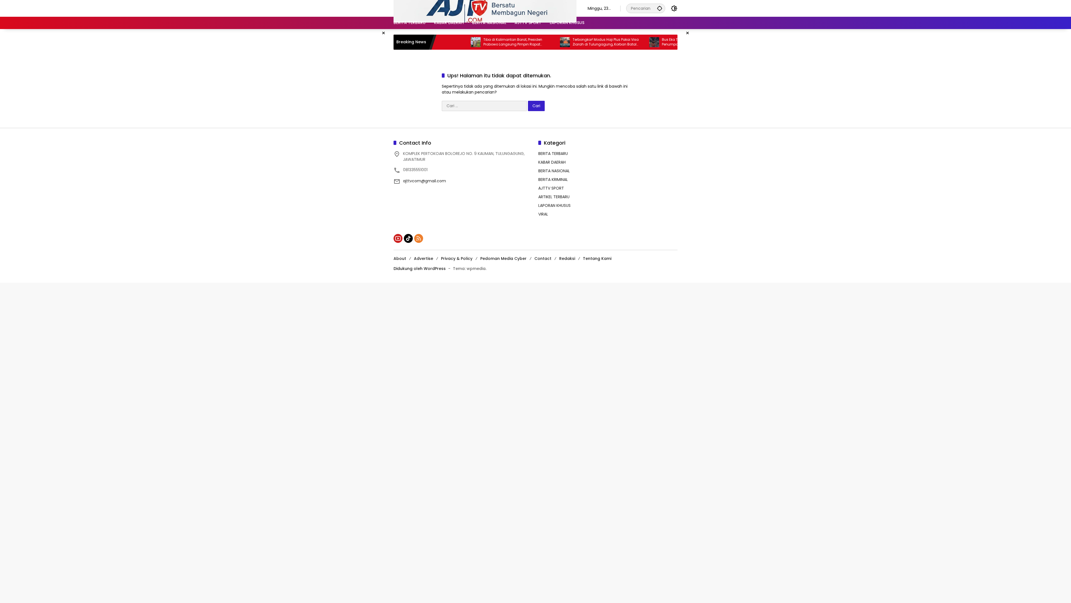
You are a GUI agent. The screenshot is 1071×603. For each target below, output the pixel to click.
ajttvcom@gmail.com (424, 181)
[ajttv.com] (485, 8)
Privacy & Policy (456, 258)
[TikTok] (408, 238)
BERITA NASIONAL (554, 171)
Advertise (423, 258)
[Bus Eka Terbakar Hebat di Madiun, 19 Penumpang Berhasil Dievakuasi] (631, 42)
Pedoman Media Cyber (503, 258)
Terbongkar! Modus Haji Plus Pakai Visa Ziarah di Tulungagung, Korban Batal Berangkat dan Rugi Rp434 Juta (582, 42)
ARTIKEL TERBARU (554, 197)
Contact (542, 258)
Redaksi (567, 258)
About (400, 258)
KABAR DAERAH (552, 162)
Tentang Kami (597, 258)
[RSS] (418, 238)
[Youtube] (398, 238)
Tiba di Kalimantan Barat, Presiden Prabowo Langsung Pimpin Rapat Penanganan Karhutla (489, 42)
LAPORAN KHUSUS (554, 205)
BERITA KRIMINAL (553, 179)
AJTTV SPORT (551, 188)
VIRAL (543, 214)
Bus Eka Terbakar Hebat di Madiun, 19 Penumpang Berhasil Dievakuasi (669, 42)
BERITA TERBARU (553, 153)
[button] (659, 8)
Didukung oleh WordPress (420, 268)
